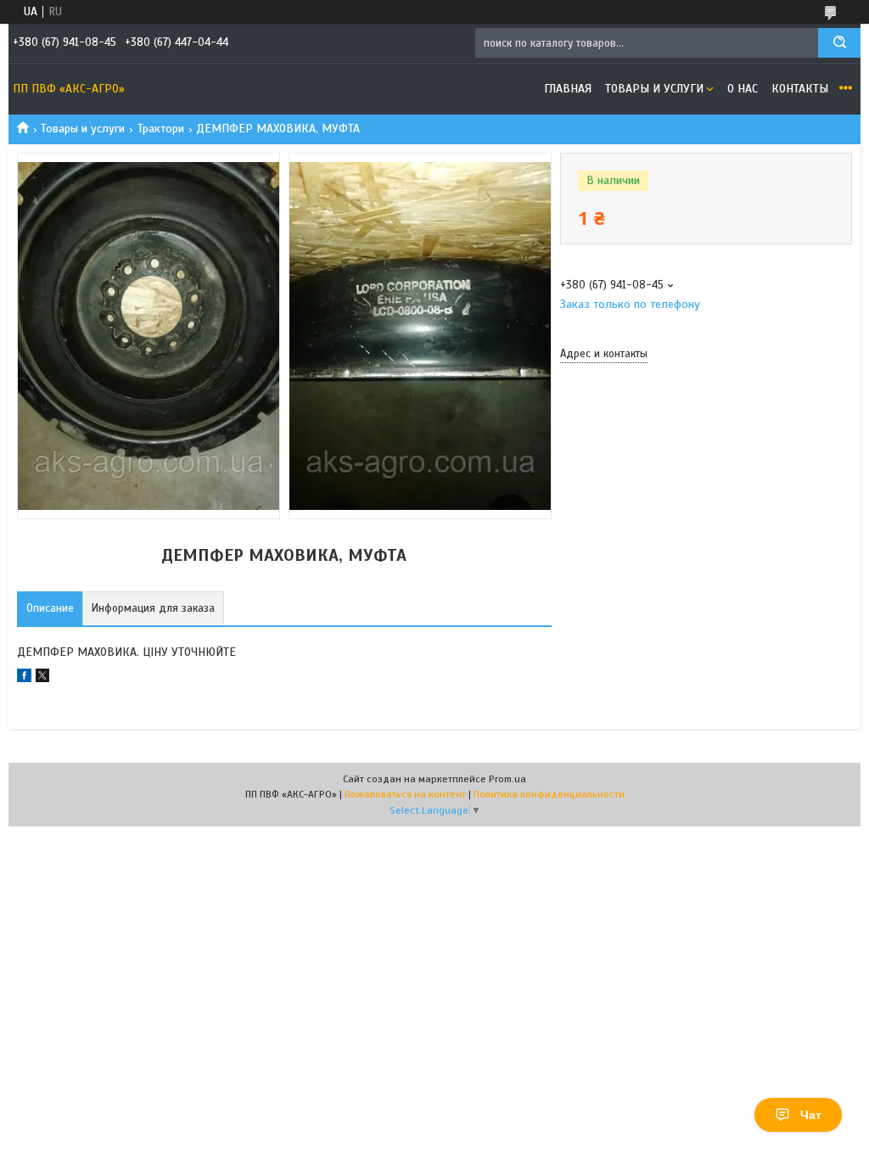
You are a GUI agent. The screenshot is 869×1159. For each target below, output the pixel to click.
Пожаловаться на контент (405, 794)
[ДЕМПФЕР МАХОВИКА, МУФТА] (620, 457)
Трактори (160, 128)
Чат (810, 1115)
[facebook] (24, 678)
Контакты (799, 88)
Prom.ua (507, 779)
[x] (42, 678)
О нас (742, 88)
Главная (567, 88)
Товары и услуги (654, 88)
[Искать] (839, 43)
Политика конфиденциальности (549, 794)
